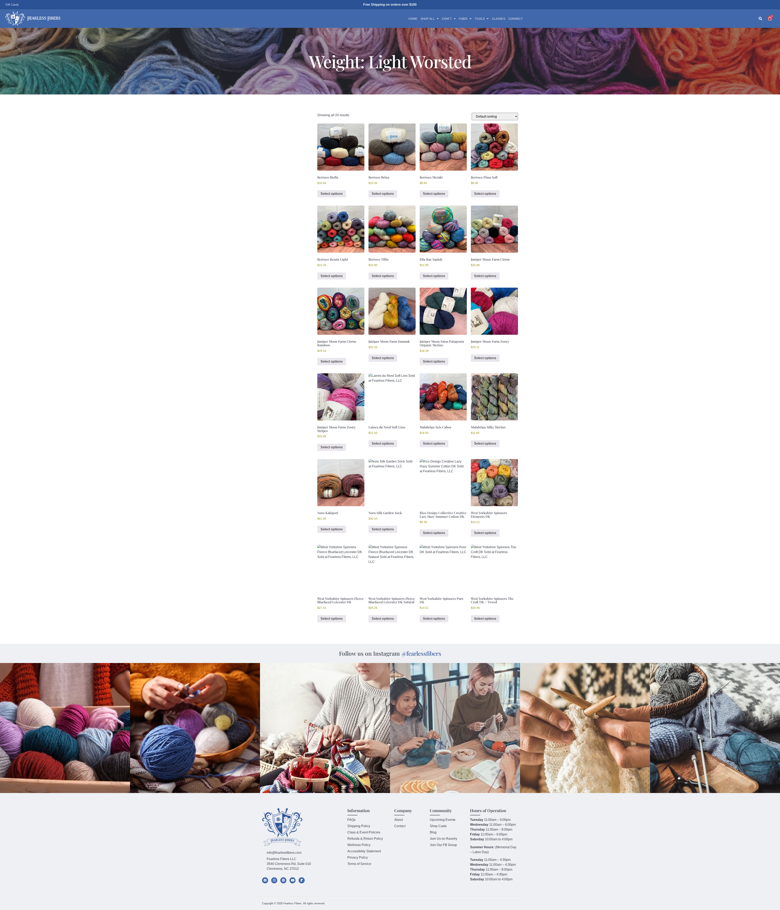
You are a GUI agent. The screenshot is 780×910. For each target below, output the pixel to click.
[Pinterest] (283, 880)
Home (412, 18)
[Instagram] (274, 880)
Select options (332, 193)
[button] (760, 19)
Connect (515, 18)
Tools (480, 18)
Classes (498, 18)
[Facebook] (265, 880)
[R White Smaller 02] (302, 880)
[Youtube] (292, 880)
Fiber (463, 18)
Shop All (428, 18)
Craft (447, 18)
